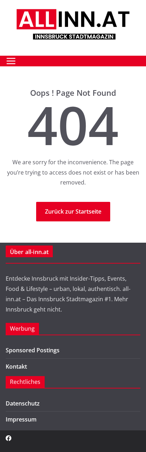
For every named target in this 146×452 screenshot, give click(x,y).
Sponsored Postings (33, 350)
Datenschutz (23, 403)
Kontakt (16, 366)
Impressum (21, 419)
